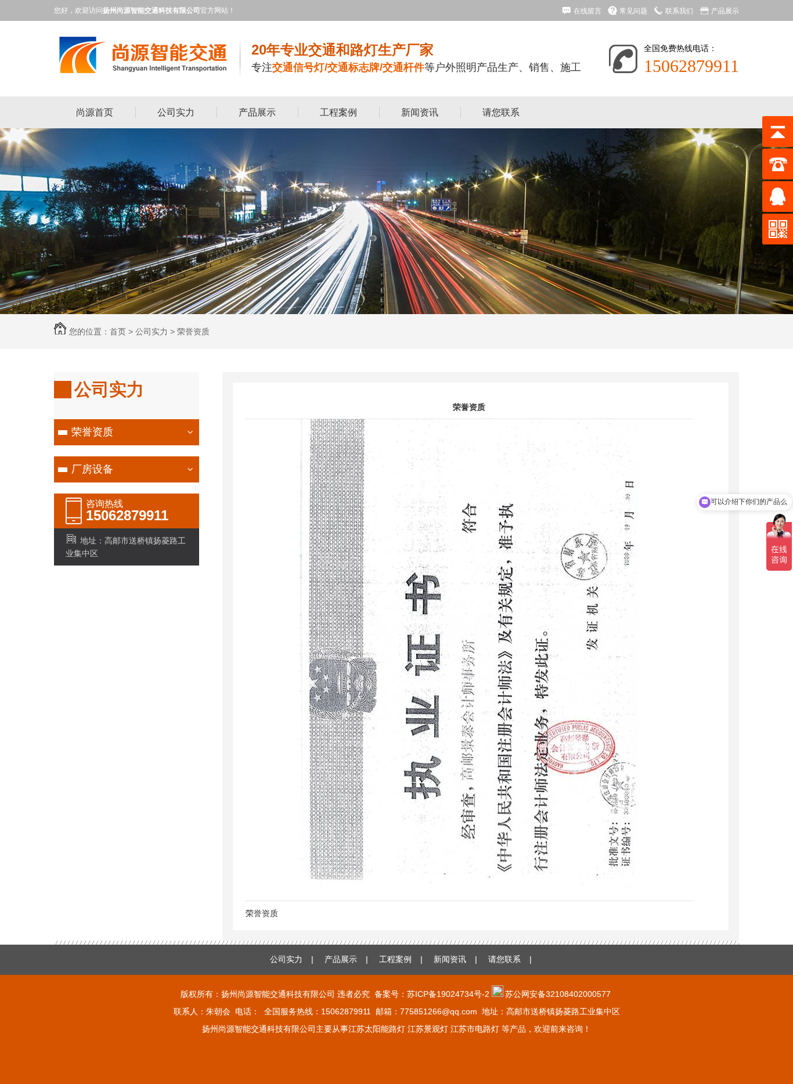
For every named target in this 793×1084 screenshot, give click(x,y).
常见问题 (633, 11)
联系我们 (679, 11)
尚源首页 (94, 112)
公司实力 (175, 112)
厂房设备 (92, 469)
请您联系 (501, 112)
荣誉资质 (193, 331)
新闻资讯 (419, 112)
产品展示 (725, 11)
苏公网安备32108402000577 (558, 994)
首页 (118, 331)
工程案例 (338, 112)
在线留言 (587, 11)
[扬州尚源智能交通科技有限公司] (141, 69)
